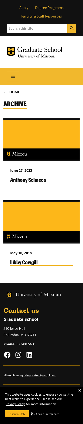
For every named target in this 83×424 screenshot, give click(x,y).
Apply (23, 7)
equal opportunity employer (38, 375)
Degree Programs (49, 7)
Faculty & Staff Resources (41, 16)
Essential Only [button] (17, 414)
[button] (45, 413)
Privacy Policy (15, 404)
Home (14, 92)
